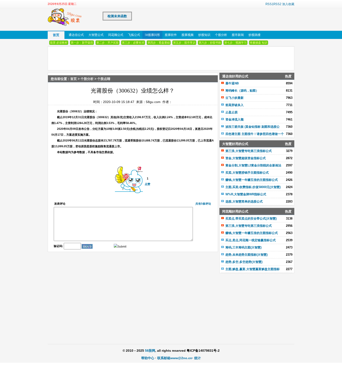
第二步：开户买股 (107, 42)
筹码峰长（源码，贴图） (242, 90)
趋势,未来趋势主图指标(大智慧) (246, 254)
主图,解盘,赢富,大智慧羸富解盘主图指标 (252, 269)
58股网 (150, 350)
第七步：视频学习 (235, 42)
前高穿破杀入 (234, 105)
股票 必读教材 (58, 42)
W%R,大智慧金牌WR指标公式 (245, 194)
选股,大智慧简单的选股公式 (244, 201)
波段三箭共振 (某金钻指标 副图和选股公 (252, 126)
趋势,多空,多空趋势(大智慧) (243, 262)
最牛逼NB (232, 83)
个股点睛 (103, 79)
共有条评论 (203, 203)
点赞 (147, 184)
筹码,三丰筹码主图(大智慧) (243, 247)
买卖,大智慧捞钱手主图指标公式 (247, 172)
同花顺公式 (115, 35)
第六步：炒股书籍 (210, 42)
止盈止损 (231, 112)
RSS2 (277, 4)
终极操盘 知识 (258, 42)
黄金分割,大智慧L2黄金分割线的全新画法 (253, 165)
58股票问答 (152, 35)
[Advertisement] (256, 305)
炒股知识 (204, 35)
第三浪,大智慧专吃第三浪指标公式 (248, 151)
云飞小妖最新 (234, 98)
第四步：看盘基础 (159, 42)
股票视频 (187, 35)
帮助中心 (147, 358)
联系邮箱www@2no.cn (174, 358)
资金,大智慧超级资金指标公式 (245, 158)
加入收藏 (288, 4)
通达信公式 (76, 35)
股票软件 (171, 35)
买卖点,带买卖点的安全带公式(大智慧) (251, 218)
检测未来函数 (117, 16)
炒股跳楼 (254, 35)
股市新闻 (238, 35)
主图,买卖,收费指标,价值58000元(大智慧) (253, 187)
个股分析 (221, 35)
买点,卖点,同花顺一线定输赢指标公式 (250, 240)
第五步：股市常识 (184, 42)
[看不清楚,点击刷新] (87, 246)
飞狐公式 (134, 35)
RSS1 (269, 4)
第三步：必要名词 (133, 42)
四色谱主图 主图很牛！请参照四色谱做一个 (254, 134)
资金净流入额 (234, 119)
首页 (56, 35)
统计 (197, 358)
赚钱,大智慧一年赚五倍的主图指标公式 (251, 180)
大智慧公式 (96, 35)
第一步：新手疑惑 (82, 42)
